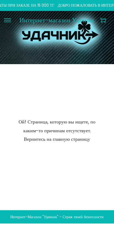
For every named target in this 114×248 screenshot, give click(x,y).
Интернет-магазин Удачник (57, 20)
